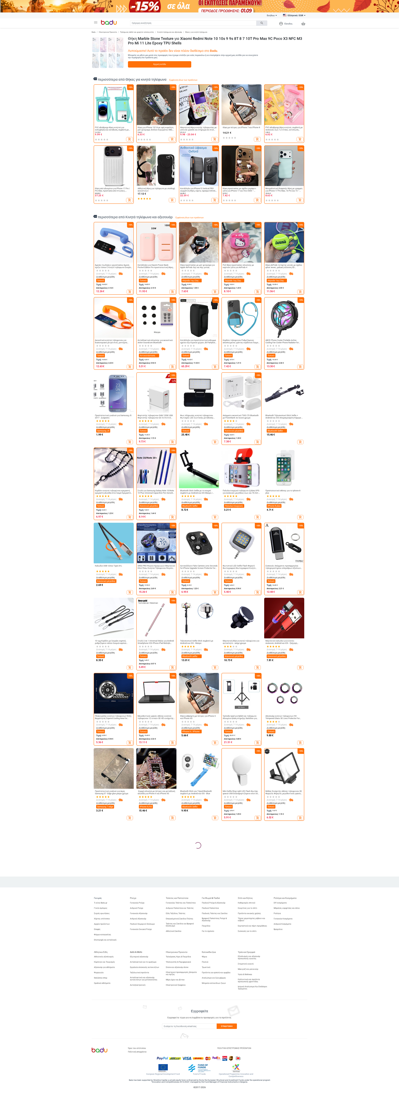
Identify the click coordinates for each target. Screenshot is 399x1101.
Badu (94, 32)
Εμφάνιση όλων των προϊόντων (183, 80)
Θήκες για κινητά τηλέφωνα (196, 32)
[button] (95, 22)
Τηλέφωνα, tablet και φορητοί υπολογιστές (137, 32)
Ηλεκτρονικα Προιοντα (108, 32)
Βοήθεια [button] (271, 15)
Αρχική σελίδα (159, 64)
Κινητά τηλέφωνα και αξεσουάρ (169, 32)
